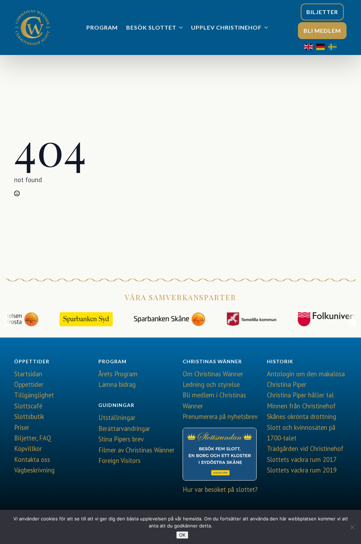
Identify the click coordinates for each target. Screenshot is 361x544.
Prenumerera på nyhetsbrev (220, 416)
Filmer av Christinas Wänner (136, 450)
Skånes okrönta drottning (301, 416)
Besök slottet (151, 27)
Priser (21, 427)
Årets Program (117, 374)
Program (102, 27)
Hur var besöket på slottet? (220, 489)
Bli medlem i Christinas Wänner (214, 400)
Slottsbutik (29, 416)
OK (182, 535)
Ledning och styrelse (211, 384)
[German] (322, 46)
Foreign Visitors (119, 460)
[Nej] (352, 527)
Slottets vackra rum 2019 (302, 470)
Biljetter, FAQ (32, 438)
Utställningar (116, 417)
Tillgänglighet (34, 395)
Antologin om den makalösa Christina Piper (306, 379)
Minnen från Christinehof (301, 406)
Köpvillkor (28, 448)
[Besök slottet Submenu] (181, 27)
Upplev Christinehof (226, 27)
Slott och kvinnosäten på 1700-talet (301, 432)
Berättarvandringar (124, 428)
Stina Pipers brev (121, 439)
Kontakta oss (32, 459)
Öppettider (28, 384)
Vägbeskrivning (34, 470)
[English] (310, 46)
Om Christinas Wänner (213, 374)
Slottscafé (28, 406)
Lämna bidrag (117, 384)
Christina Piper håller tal (300, 395)
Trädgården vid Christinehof (305, 448)
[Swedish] (334, 46)
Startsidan (28, 374)
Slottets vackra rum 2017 (302, 459)
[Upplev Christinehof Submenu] (267, 27)
